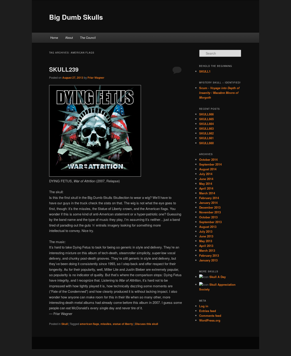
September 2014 (210, 164)
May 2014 (205, 183)
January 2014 (208, 202)
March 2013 (207, 250)
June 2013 (206, 236)
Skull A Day (217, 277)
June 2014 (206, 179)
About (69, 37)
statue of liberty (123, 324)
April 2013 (206, 246)
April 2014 (206, 188)
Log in (203, 306)
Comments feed (210, 315)
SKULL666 (206, 114)
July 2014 (205, 174)
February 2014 (209, 198)
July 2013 (205, 231)
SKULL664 (206, 124)
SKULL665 (206, 119)
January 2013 (208, 260)
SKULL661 (206, 138)
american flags (89, 324)
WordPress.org (209, 320)
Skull (64, 324)
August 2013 (207, 226)
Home (54, 37)
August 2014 (207, 169)
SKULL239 (63, 69)
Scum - (219, 93)
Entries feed (207, 311)
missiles (105, 324)
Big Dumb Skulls (76, 17)
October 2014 (208, 159)
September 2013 (210, 222)
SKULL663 (206, 128)
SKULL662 (206, 133)
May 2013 (205, 241)
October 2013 (208, 217)
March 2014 (207, 193)
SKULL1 (205, 71)
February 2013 (209, 255)
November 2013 (210, 212)
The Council (88, 37)
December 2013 (210, 207)
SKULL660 (206, 143)
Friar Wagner (96, 78)
